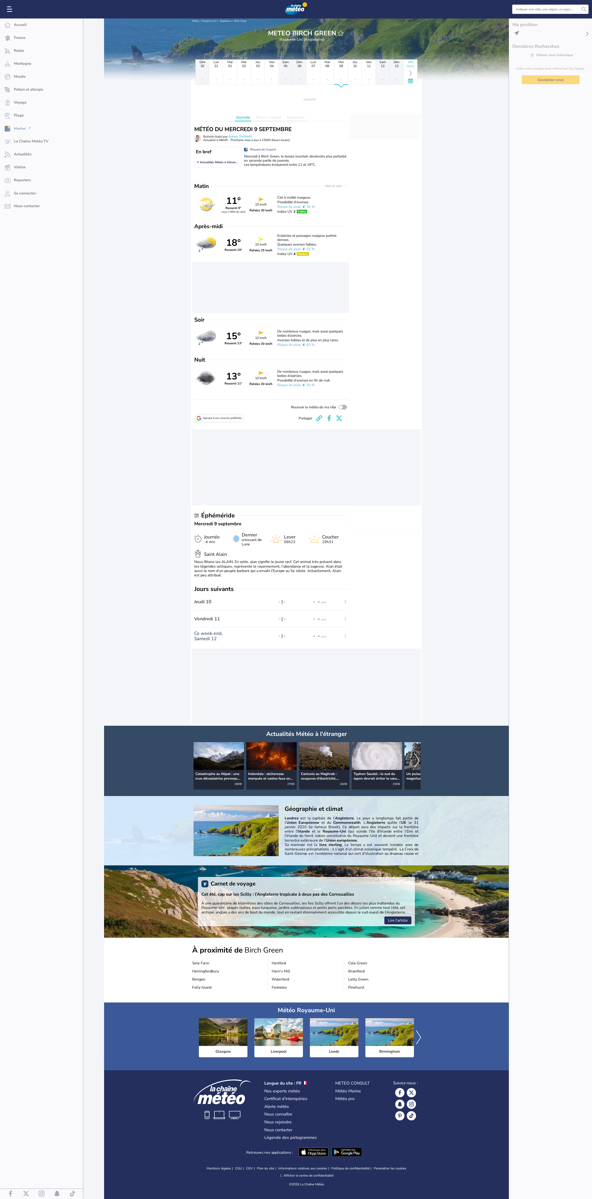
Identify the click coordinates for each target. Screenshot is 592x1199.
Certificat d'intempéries (285, 1098)
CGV (249, 1168)
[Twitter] (411, 1092)
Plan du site (265, 1168)
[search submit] (584, 9)
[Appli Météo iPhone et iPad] (314, 1152)
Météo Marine (348, 1091)
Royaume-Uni (209, 21)
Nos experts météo (282, 1091)
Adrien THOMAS (240, 137)
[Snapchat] (399, 1104)
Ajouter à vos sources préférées (222, 418)
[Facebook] (399, 1092)
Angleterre (225, 21)
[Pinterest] (399, 1115)
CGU (238, 1168)
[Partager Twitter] (339, 418)
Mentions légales (219, 1168)
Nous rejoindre (278, 1122)
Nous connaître (278, 1114)
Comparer (296, 117)
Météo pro (345, 1098)
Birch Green (240, 21)
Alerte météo (276, 1106)
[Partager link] (319, 418)
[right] (417, 761)
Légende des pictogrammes (290, 1137)
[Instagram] (411, 1104)
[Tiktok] (411, 1115)
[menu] (10, 9)
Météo (195, 21)
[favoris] (340, 33)
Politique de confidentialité (350, 1168)
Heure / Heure (268, 117)
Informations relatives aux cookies (302, 1168)
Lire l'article (398, 920)
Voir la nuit (333, 186)
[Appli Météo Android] (347, 1152)
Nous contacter (278, 1130)
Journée (243, 117)
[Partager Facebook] (329, 418)
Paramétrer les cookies (390, 1168)
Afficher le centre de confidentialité (308, 1175)
